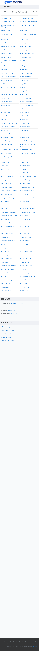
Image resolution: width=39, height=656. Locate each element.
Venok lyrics (24, 94)
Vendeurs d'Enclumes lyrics (28, 21)
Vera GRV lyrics (6, 169)
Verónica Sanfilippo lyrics (9, 215)
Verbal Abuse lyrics (26, 219)
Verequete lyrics (25, 280)
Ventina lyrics (24, 112)
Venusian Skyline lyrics (27, 153)
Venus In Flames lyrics (27, 141)
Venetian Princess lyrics (27, 46)
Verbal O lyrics (24, 230)
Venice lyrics (24, 69)
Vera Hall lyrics (24, 169)
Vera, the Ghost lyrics (27, 190)
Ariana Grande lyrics (7, 333)
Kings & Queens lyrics (13, 317)
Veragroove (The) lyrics (8, 198)
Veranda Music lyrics (26, 201)
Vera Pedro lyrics (6, 187)
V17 (23, 12)
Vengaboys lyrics (6, 53)
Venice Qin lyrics (6, 80)
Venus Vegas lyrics (26, 149)
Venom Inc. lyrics (6, 101)
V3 (7, 11)
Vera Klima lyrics (25, 173)
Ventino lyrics (5, 116)
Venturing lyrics (25, 126)
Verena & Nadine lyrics (27, 276)
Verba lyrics (5, 219)
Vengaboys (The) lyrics (27, 53)
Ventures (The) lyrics (8, 126)
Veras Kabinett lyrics (26, 205)
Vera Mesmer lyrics (7, 183)
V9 (23, 11)
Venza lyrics (5, 162)
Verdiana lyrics (24, 262)
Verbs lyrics (4, 244)
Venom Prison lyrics (26, 101)
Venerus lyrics (24, 39)
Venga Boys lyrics (25, 50)
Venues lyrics (5, 130)
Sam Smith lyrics (6, 337)
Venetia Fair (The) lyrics (9, 46)
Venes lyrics (5, 43)
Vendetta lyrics (6, 18)
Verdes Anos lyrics (7, 258)
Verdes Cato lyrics (26, 258)
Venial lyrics (5, 69)
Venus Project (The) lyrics (9, 149)
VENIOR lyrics (5, 84)
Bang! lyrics (8, 307)
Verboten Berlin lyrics (8, 240)
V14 (13, 12)
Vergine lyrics (24, 283)
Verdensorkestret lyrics (27, 255)
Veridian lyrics (24, 287)
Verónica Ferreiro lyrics (27, 208)
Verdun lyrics (24, 269)
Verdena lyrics (5, 255)
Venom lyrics (5, 98)
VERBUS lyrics (24, 244)
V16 (19, 12)
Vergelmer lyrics (6, 283)
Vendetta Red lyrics (7, 21)
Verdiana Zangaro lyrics (8, 265)
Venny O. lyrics (25, 91)
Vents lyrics (4, 119)
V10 (26, 11)
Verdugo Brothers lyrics (8, 269)
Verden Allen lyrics (26, 251)
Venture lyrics (24, 123)
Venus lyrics (24, 130)
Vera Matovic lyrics (26, 180)
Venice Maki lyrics (25, 76)
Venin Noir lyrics (25, 80)
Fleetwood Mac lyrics (7, 340)
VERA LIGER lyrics (7, 176)
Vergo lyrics (5, 287)
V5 (13, 11)
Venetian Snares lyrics (8, 50)
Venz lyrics (23, 157)
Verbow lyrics (24, 240)
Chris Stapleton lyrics (7, 330)
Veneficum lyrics (6, 30)
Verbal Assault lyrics (7, 223)
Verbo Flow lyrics (25, 237)
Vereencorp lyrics (25, 273)
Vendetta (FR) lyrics (26, 18)
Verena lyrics (5, 276)
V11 (29, 11)
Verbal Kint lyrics (6, 230)
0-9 (2, 640)
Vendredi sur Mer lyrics (27, 25)
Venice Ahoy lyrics (7, 73)
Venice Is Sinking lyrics (8, 76)
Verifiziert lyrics (6, 290)
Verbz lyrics (4, 248)
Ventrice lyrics (24, 116)
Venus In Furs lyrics (7, 144)
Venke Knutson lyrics (8, 87)
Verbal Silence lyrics (7, 233)
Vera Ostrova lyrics (26, 183)
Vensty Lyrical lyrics (26, 105)
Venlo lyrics (23, 87)
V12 (33, 11)
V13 (36, 11)
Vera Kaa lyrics (6, 173)
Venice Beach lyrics (26, 73)
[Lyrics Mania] (19, 2)
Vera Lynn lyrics (6, 180)
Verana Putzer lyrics (7, 201)
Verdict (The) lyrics (26, 265)
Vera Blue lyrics (25, 165)
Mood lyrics (11, 310)
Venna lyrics (5, 91)
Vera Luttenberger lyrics (28, 176)
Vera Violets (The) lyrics (9, 190)
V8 (21, 11)
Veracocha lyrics (6, 194)
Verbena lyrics (5, 237)
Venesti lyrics (24, 43)
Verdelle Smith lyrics (7, 251)
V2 (5, 11)
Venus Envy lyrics (25, 137)
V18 (26, 12)
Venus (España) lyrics (8, 134)
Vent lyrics (4, 109)
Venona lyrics (5, 105)
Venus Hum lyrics (6, 141)
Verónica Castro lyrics (8, 208)
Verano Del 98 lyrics (7, 205)
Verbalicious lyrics (25, 233)
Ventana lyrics (24, 109)
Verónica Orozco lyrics (8, 212)
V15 (16, 12)
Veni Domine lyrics (7, 66)
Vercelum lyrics (25, 248)
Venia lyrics (23, 66)
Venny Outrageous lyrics (9, 94)
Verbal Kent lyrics (25, 226)
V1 (2, 11)
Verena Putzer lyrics (7, 280)
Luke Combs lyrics (6, 327)
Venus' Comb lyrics (7, 153)
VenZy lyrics (24, 162)
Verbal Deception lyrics (27, 223)
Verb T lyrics (24, 215)
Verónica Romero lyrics (27, 212)
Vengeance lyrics (25, 57)
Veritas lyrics (24, 290)
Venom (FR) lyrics (25, 98)
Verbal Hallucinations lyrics (9, 226)
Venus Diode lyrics (7, 137)
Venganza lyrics (6, 57)
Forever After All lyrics (17, 303)
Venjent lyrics (24, 84)
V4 (10, 11)
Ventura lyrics (24, 119)
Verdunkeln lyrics (6, 273)
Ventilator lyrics (6, 112)
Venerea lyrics (5, 39)
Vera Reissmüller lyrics (27, 187)
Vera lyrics (4, 165)
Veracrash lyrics (25, 194)
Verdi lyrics (4, 262)
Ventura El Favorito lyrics (9, 123)
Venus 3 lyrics (24, 134)
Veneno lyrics (24, 30)
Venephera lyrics (6, 34)
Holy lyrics (14, 313)
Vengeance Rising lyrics (27, 60)
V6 (15, 11)
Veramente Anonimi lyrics (28, 198)
